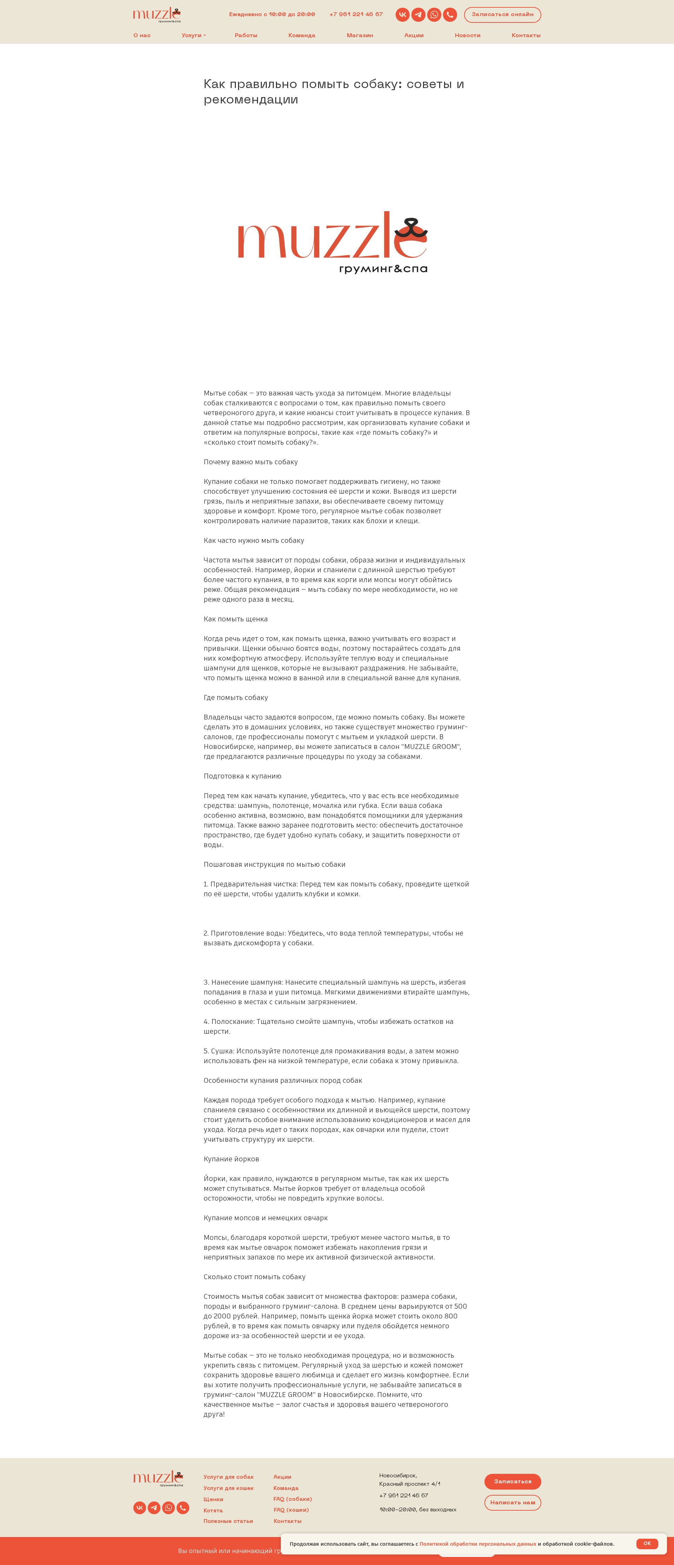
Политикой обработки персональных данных (478, 1543)
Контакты (526, 36)
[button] (512, 1503)
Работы (246, 36)
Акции (414, 36)
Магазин (360, 36)
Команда (302, 36)
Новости (468, 36)
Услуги (191, 36)
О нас (142, 36)
